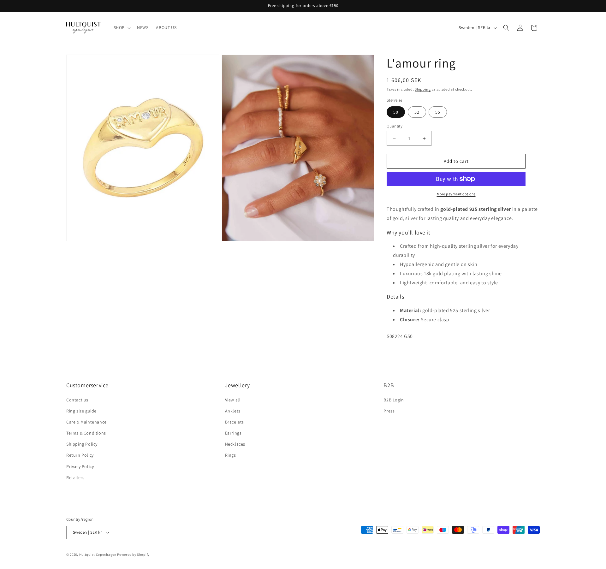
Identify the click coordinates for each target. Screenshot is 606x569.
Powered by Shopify (133, 554)
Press (389, 411)
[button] (121, 27)
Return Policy (80, 455)
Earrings (233, 433)
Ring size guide (81, 411)
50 (395, 112)
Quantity (394, 126)
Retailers (75, 477)
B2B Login (393, 400)
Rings (230, 455)
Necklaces (235, 444)
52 (416, 112)
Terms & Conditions (86, 433)
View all (233, 400)
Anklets (233, 411)
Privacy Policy (80, 466)
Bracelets (234, 422)
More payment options (456, 194)
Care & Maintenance (86, 422)
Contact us (77, 400)
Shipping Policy (82, 444)
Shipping (423, 89)
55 (437, 112)
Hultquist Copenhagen (97, 554)
